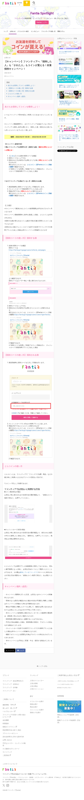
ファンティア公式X (65, 147)
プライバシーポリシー (10, 733)
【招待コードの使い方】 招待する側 (20, 88)
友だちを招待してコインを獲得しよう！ (22, 85)
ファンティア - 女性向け (11, 684)
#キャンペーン (9, 76)
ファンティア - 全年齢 (10, 687)
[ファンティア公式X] (4, 786)
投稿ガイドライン (9, 727)
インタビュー (35, 31)
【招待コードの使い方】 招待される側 (21, 91)
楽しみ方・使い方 (9, 708)
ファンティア (19, 18)
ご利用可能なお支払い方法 (67, 675)
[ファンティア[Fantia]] (9, 3)
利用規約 (6, 723)
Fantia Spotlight (42, 13)
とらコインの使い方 (15, 94)
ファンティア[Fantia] (13, 790)
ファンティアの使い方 (48, 31)
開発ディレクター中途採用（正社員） (68, 721)
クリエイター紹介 (23, 31)
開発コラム (61, 31)
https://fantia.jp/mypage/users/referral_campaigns (27, 250)
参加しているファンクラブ (29, 572)
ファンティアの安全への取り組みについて (14, 716)
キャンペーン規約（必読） (17, 96)
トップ (6, 31)
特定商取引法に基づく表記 (12, 730)
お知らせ (13, 31)
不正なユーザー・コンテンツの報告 (14, 744)
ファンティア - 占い (9, 691)
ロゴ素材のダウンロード (11, 749)
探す (31, 696)
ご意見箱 (6, 755)
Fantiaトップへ (42, 22)
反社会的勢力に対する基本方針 (13, 737)
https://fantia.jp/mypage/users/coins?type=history (32, 314)
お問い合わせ (7, 740)
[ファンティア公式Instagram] (7, 786)
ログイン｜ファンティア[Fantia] (19, 255)
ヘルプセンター (8, 711)
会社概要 (6, 720)
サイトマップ (7, 752)
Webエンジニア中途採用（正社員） (68, 716)
